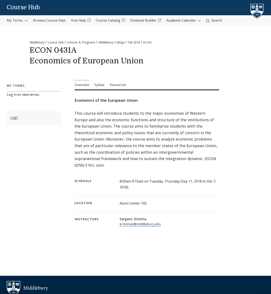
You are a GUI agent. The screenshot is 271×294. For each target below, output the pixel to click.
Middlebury (36, 42)
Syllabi (99, 84)
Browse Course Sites (49, 20)
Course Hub (23, 7)
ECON (147, 42)
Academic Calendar (181, 20)
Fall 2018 (134, 42)
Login (14, 117)
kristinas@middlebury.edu (140, 224)
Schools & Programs (81, 42)
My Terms (15, 20)
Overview (82, 84)
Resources (117, 84)
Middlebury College (111, 42)
